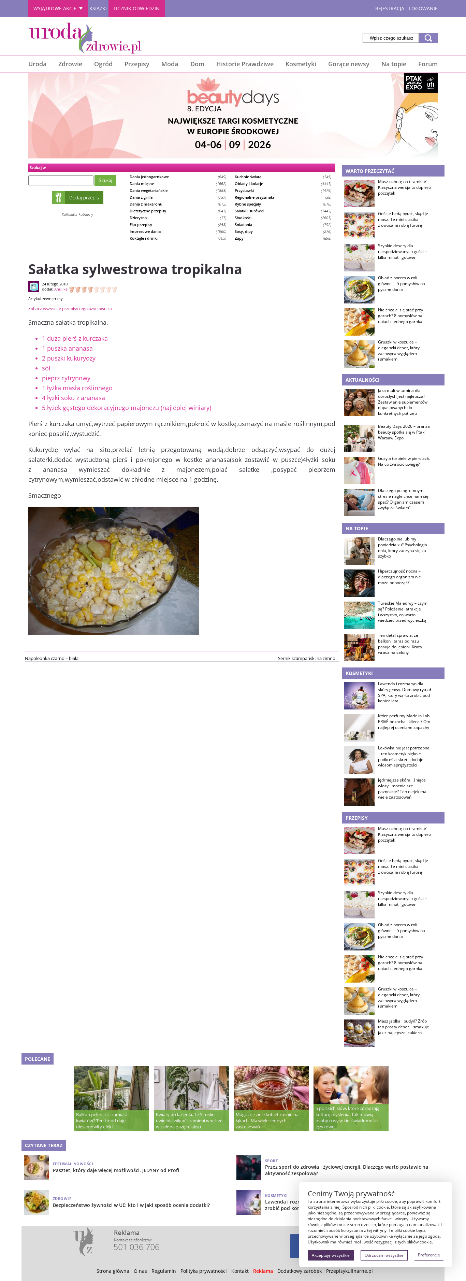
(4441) (283, 183)
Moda (169, 64)
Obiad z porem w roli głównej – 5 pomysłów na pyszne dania (401, 283)
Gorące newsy (348, 64)
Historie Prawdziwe (245, 64)
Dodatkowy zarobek (299, 1271)
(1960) (178, 231)
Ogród (103, 64)
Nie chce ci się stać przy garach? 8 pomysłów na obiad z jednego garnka (400, 315)
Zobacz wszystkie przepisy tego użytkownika (70, 308)
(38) (283, 197)
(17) (178, 217)
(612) (178, 204)
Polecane (37, 1059)
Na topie (393, 64)
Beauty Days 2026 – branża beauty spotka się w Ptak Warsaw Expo (404, 432)
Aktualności (363, 380)
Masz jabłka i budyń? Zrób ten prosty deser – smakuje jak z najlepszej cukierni (403, 1027)
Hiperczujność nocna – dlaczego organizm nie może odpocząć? (399, 577)
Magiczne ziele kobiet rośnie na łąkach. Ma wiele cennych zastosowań (267, 1120)
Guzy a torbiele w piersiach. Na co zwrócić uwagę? (404, 461)
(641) (178, 210)
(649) (178, 176)
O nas (140, 1271)
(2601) (283, 217)
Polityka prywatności (203, 1271)
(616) (283, 204)
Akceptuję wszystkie (331, 1255)
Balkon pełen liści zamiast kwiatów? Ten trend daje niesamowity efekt (101, 1120)
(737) (178, 197)
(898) (283, 238)
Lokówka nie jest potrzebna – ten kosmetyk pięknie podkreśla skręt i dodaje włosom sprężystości (403, 756)
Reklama (263, 1271)
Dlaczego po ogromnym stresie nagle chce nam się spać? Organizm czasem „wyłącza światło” (403, 499)
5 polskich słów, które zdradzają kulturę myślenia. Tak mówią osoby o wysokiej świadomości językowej (347, 1117)
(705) (178, 238)
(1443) (283, 210)
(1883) (178, 190)
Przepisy (137, 64)
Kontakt (240, 1271)
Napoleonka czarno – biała (51, 658)
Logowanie (423, 8)
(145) (283, 176)
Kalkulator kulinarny (77, 214)
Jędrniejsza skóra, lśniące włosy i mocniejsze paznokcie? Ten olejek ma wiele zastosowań (402, 788)
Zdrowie (70, 64)
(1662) (178, 183)
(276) (283, 231)
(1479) (283, 190)
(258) (178, 224)
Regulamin (163, 1271)
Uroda (37, 64)
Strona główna (113, 1271)
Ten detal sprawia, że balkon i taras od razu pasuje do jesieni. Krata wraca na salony (400, 644)
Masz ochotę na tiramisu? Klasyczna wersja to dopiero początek (404, 187)
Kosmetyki (301, 64)
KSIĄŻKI (98, 8)
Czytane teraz (43, 1145)
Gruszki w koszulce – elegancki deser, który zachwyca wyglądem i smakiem (399, 350)
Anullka (61, 289)
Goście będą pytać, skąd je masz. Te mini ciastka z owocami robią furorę (403, 219)
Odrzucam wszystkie (384, 1255)
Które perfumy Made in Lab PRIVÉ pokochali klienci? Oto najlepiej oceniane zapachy (404, 721)
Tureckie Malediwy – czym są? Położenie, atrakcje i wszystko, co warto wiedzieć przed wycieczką (402, 612)
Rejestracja (389, 8)
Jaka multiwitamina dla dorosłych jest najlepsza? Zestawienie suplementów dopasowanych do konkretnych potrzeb (402, 402)
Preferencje (429, 1255)
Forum (428, 64)
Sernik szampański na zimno (306, 658)
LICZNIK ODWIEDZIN (137, 8)
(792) (283, 224)
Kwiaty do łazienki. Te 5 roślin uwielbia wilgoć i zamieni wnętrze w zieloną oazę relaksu (189, 1120)
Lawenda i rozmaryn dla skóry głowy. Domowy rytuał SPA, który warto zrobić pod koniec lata (404, 692)
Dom (197, 64)
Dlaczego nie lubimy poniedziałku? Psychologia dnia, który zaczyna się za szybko (402, 547)
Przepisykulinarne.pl (349, 1271)
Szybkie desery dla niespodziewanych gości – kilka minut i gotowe (402, 251)
